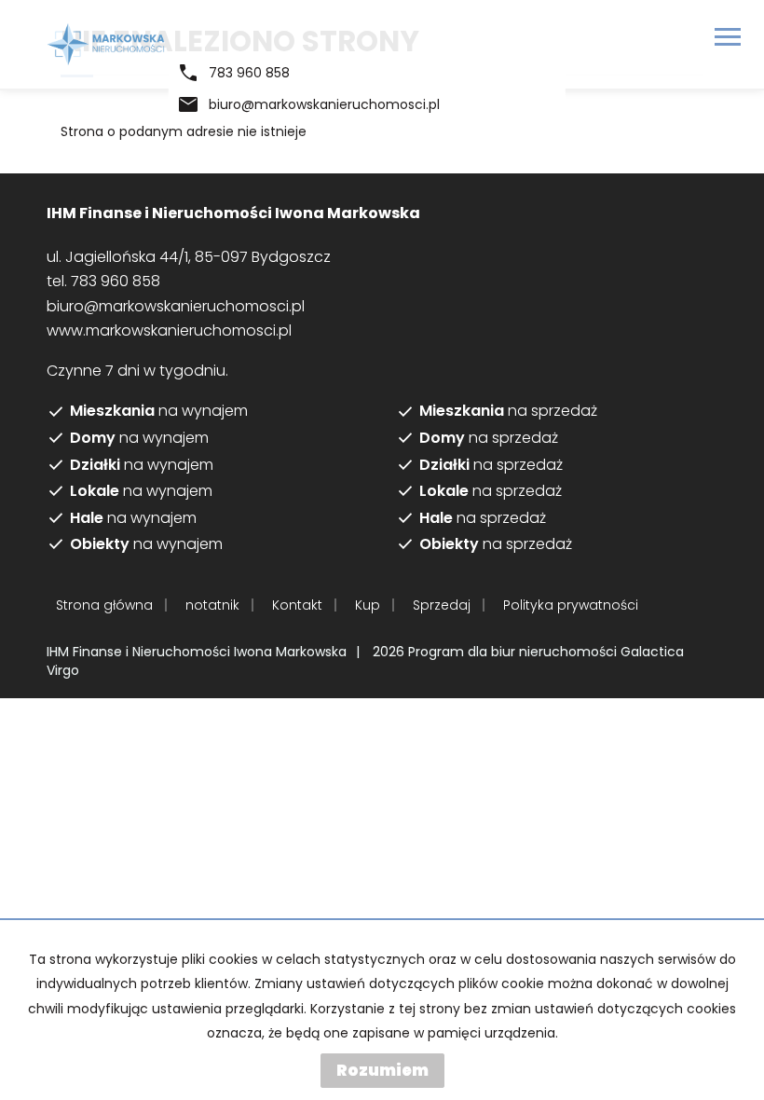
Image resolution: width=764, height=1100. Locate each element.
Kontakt (297, 605)
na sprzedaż (508, 411)
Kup (367, 605)
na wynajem (159, 411)
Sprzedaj (442, 605)
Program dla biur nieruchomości (514, 651)
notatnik (212, 605)
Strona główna (104, 605)
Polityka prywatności (570, 605)
